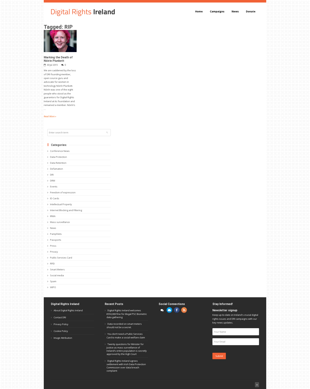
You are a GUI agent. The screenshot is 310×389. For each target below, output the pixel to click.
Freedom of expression (63, 192)
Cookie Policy (61, 331)
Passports (55, 239)
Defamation (56, 168)
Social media (57, 275)
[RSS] (184, 310)
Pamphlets (56, 234)
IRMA (52, 216)
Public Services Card (61, 257)
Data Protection (58, 157)
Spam (53, 281)
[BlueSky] (169, 310)
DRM (52, 180)
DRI (52, 174)
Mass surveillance (60, 222)
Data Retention (58, 162)
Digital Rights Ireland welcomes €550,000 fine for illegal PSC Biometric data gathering (127, 314)
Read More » (50, 116)
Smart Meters (57, 269)
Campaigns (217, 11)
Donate (250, 11)
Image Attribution (63, 337)
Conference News (60, 151)
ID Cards (54, 198)
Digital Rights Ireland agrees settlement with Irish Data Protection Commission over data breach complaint (126, 365)
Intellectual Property (61, 204)
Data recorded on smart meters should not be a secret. (124, 325)
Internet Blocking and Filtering (66, 210)
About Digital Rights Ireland (68, 310)
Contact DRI (60, 317)
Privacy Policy (61, 324)
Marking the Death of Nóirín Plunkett (58, 59)
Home (199, 11)
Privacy (54, 251)
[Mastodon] (162, 310)
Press (53, 245)
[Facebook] (176, 310)
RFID (52, 263)
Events (53, 186)
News (235, 11)
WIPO (53, 287)
